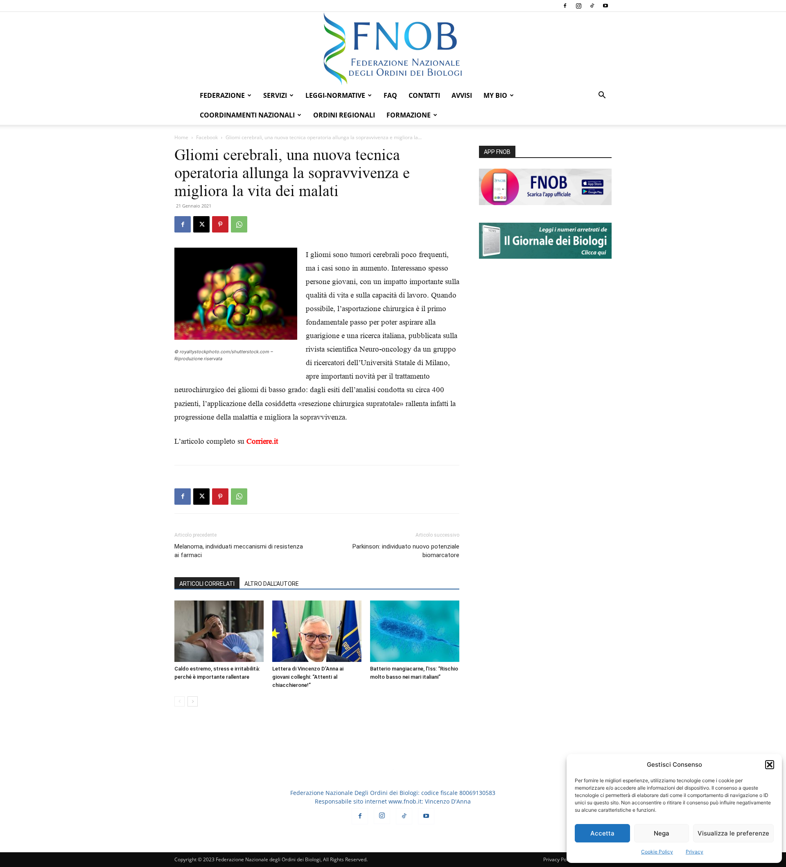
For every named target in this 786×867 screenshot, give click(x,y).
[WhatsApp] (239, 224)
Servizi (275, 95)
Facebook (207, 137)
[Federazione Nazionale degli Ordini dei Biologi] (393, 49)
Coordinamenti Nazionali (247, 115)
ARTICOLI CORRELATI (207, 583)
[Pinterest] (220, 224)
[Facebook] (565, 5)
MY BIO (495, 95)
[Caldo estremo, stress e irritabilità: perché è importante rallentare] (219, 631)
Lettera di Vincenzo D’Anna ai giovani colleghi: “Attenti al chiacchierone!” (307, 677)
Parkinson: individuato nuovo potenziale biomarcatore (405, 551)
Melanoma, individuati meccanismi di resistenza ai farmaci (238, 551)
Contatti (424, 95)
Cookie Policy (657, 852)
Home (181, 137)
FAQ (390, 95)
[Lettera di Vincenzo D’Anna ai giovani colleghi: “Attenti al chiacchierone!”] (316, 631)
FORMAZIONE (408, 115)
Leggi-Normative (335, 95)
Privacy (694, 852)
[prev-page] (179, 701)
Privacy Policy (558, 859)
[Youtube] (605, 5)
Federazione (222, 95)
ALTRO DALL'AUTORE (271, 583)
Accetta (602, 833)
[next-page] (192, 701)
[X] (201, 224)
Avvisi (462, 95)
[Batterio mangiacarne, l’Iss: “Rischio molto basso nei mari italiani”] (414, 631)
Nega (661, 833)
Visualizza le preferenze (733, 833)
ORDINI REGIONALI (344, 115)
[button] (770, 765)
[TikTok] (592, 5)
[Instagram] (578, 5)
